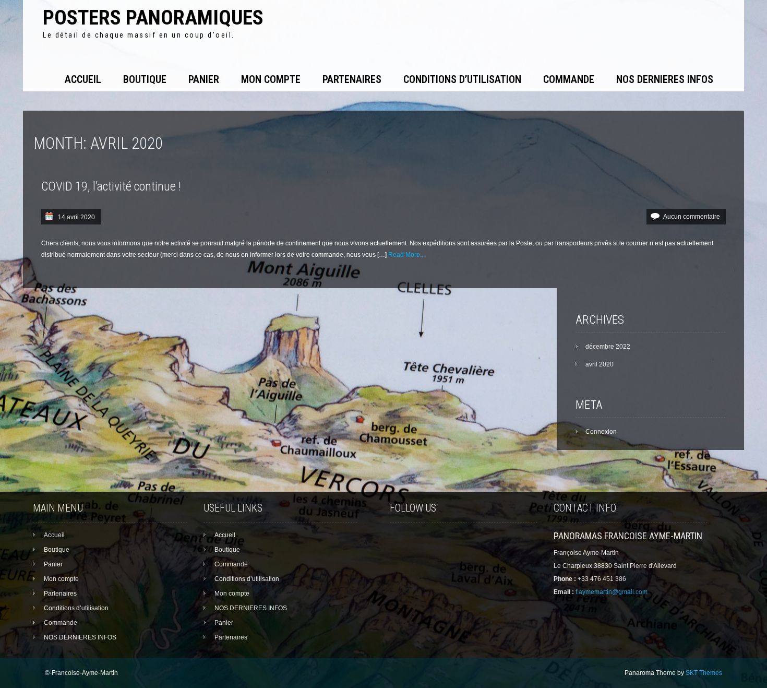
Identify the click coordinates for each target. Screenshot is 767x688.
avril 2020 (599, 364)
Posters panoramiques (153, 17)
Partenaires (351, 79)
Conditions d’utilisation (462, 79)
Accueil (83, 79)
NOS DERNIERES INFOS (664, 79)
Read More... (406, 254)
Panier (203, 79)
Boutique (144, 79)
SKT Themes (704, 673)
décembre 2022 (607, 346)
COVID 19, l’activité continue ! (111, 186)
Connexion (601, 431)
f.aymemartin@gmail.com (612, 592)
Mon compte (271, 79)
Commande (568, 79)
